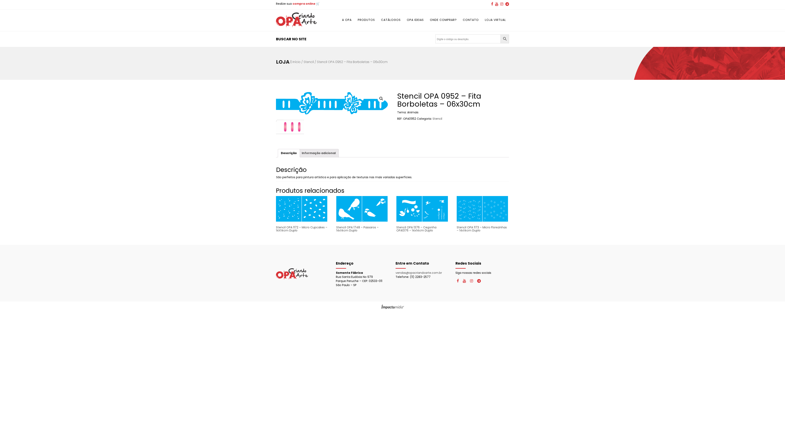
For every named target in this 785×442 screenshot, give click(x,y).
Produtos (366, 20)
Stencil (309, 62)
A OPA (347, 20)
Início (297, 62)
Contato (471, 20)
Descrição (289, 153)
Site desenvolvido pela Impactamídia (392, 306)
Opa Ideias (415, 20)
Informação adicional (319, 153)
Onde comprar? (443, 20)
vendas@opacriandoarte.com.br (419, 273)
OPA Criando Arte (296, 20)
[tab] (289, 153)
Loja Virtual (495, 20)
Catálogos (391, 20)
